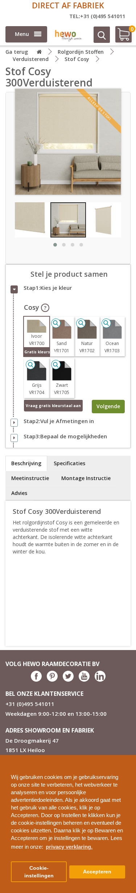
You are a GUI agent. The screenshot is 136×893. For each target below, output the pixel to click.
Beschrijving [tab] (26, 463)
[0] (120, 37)
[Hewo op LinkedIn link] (100, 679)
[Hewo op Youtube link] (84, 679)
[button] (127, 757)
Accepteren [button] (97, 871)
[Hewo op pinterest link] (52, 679)
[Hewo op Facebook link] (36, 679)
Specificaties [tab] (69, 463)
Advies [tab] (19, 493)
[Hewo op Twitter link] (68, 679)
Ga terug (16, 51)
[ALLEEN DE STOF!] (68, 141)
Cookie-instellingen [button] (39, 871)
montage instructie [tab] (86, 478)
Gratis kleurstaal (36, 351)
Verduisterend (31, 59)
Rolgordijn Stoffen (81, 51)
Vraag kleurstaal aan (53, 405)
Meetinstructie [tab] (30, 478)
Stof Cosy (77, 59)
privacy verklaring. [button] (69, 847)
